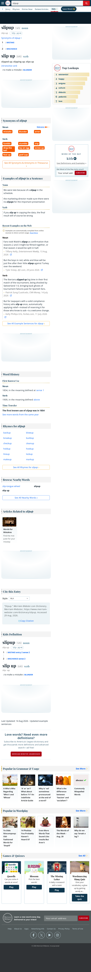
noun (25, 28)
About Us (18, 929)
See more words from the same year (20, 414)
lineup (6, 454)
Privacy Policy (64, 929)
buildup (30, 438)
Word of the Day (71, 154)
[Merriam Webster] (71, 149)
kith (70, 158)
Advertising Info (38, 929)
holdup (6, 448)
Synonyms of (10, 38)
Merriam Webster (7, 918)
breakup (7, 438)
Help (10, 929)
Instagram (57, 935)
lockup (29, 454)
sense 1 (40, 390)
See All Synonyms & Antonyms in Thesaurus (26, 162)
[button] (54, 9)
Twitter (41, 935)
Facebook (33, 935)
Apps (26, 929)
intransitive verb (9, 65)
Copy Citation (27, 620)
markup (30, 459)
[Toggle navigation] (2, 3)
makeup (7, 459)
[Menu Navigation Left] (2, 9)
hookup (30, 448)
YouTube (49, 935)
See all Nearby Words (25, 497)
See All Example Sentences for (25, 323)
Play (11, 887)
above (37, 399)
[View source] (11, 254)
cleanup (30, 443)
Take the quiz (79, 897)
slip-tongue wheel (11, 486)
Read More (34, 233)
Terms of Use (77, 929)
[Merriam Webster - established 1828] (7, 3)
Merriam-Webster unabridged (26, 754)
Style (5, 598)
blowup (30, 432)
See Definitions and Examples (71, 163)
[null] (75, 158)
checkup (7, 443)
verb (25, 56)
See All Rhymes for (25, 467)
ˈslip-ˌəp (15, 33)
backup (7, 432)
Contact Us (51, 929)
